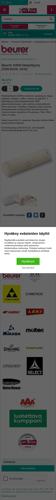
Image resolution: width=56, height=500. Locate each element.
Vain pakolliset (28, 267)
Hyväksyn (28, 261)
